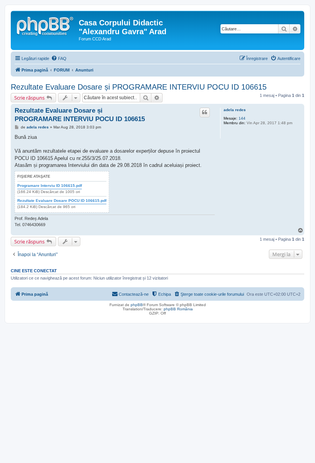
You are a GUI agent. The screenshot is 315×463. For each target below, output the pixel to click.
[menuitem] (58, 58)
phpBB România (178, 309)
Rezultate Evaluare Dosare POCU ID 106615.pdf (61, 200)
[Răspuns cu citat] (205, 112)
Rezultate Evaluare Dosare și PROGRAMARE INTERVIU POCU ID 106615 (139, 87)
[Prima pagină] (46, 25)
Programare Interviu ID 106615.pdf (49, 185)
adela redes (235, 110)
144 (242, 118)
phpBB (137, 305)
